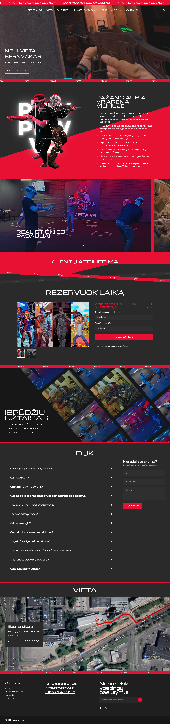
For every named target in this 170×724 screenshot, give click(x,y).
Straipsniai (10, 698)
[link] (60, 692)
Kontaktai (10, 695)
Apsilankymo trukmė (107, 312)
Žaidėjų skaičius (104, 323)
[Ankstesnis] (18, 245)
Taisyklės (10, 688)
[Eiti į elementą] (21, 353)
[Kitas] (151, 245)
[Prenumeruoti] (140, 700)
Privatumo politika (14, 692)
